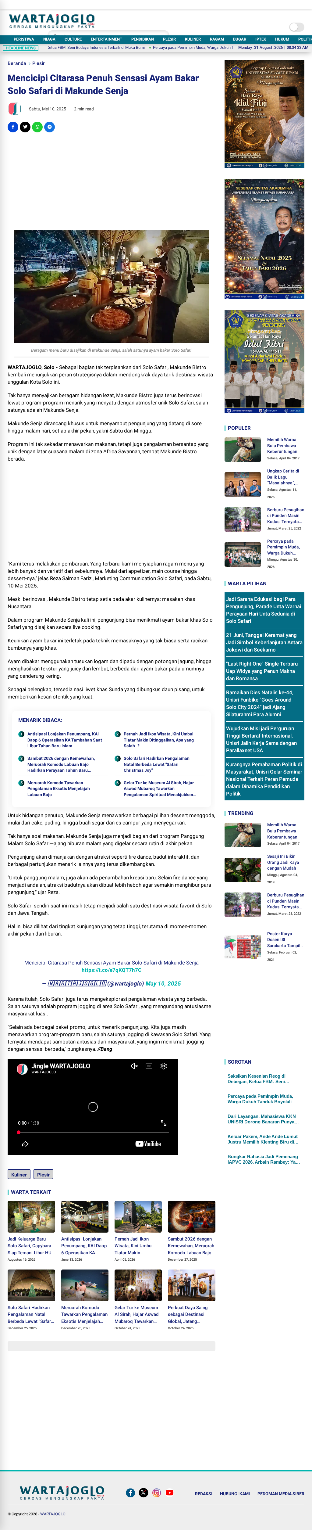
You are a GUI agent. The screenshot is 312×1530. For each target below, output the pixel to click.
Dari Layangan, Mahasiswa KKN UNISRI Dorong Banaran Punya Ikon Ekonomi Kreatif (262, 1119)
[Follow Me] (143, 1497)
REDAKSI (203, 1493)
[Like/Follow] (130, 1497)
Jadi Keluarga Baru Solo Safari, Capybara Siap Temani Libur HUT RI (31, 1246)
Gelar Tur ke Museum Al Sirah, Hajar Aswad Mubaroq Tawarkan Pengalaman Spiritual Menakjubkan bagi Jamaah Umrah (159, 789)
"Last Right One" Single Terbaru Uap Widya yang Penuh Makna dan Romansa (262, 671)
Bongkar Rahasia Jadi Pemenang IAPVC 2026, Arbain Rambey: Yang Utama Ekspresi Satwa (264, 1159)
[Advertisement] (111, 181)
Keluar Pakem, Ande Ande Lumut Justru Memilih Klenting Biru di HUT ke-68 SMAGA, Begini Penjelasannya (263, 1139)
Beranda (17, 63)
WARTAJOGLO (53, 1514)
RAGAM (217, 39)
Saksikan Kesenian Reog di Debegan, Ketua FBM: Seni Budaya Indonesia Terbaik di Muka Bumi (264, 1078)
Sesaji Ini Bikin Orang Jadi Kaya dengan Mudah (283, 862)
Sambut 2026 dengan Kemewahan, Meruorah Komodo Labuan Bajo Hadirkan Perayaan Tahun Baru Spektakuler (61, 765)
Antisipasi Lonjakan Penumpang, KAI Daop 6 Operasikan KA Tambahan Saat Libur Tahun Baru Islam (64, 739)
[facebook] (13, 127)
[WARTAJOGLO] (52, 26)
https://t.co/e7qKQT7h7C (111, 970)
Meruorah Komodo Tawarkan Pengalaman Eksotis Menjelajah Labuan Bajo (58, 788)
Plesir (38, 63)
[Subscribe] (170, 1497)
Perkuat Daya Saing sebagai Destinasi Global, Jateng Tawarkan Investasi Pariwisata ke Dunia (188, 1315)
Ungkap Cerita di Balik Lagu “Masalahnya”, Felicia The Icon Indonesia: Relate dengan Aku (284, 477)
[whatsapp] (37, 127)
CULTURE (73, 39)
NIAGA (49, 39)
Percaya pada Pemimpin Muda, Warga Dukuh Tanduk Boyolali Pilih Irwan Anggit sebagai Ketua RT (201, 47)
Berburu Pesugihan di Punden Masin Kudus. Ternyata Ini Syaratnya (285, 516)
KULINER (193, 39)
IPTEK (260, 39)
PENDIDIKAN (142, 39)
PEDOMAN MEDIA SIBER (280, 1493)
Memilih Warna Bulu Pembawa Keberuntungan (282, 445)
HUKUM (282, 39)
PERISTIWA (24, 39)
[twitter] (25, 127)
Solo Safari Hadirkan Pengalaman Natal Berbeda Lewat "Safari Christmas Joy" (157, 764)
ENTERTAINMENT (106, 39)
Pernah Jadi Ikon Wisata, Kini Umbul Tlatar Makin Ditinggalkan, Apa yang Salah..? (159, 739)
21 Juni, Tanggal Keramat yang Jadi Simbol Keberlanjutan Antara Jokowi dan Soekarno (264, 642)
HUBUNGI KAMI (235, 1493)
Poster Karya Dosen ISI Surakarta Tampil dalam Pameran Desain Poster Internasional (283, 940)
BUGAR (239, 39)
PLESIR (169, 39)
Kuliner (19, 1175)
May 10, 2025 (163, 983)
